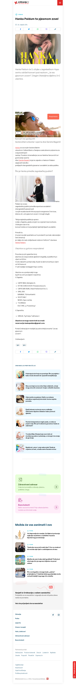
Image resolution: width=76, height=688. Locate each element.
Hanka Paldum (20, 243)
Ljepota (18, 623)
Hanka (17, 148)
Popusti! (24, 655)
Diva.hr (39, 652)
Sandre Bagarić (24, 160)
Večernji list (19, 652)
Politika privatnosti (21, 673)
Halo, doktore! (20, 631)
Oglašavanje (19, 665)
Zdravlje (18, 614)
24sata (17, 655)
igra (18, 345)
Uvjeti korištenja (20, 670)
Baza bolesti (19, 640)
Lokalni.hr (46, 652)
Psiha (17, 618)
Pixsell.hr (31, 655)
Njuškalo (53, 652)
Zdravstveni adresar (22, 636)
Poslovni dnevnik (29, 652)
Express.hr (39, 655)
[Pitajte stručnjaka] (74, 669)
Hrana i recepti (20, 627)
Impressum (19, 667)
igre (24, 345)
